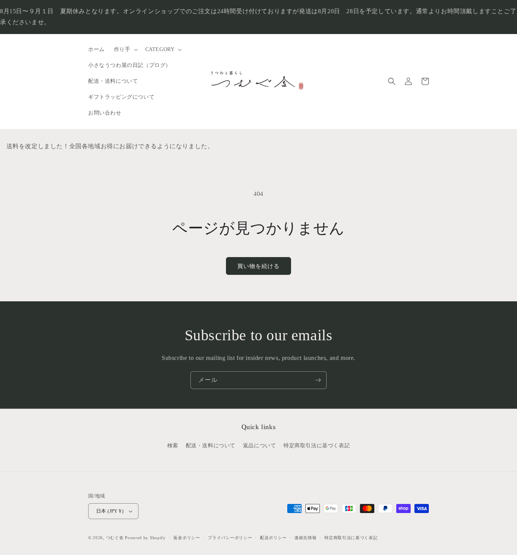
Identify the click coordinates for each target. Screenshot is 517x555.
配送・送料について (210, 445)
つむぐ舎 (115, 537)
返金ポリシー (186, 537)
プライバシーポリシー (230, 537)
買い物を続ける (258, 266)
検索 (172, 445)
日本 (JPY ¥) (109, 511)
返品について (259, 445)
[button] (125, 49)
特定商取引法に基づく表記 (316, 445)
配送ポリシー (273, 537)
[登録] (318, 380)
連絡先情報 (305, 537)
